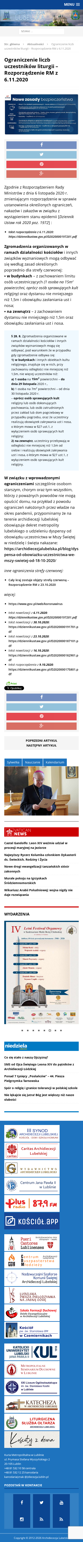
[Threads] (61, 1519)
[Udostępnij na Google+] (41, 174)
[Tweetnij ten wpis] (41, 155)
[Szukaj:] (41, 31)
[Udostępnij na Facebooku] (41, 145)
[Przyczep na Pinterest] (41, 164)
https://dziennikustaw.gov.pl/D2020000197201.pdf (43, 617)
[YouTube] (61, 1502)
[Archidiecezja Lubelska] (41, 17)
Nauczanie (32, 762)
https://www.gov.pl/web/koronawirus (36, 604)
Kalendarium (55, 762)
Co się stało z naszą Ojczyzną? (26, 1057)
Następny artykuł (41, 745)
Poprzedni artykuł (41, 741)
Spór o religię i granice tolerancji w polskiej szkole (40, 1088)
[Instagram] (21, 1519)
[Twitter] (41, 1502)
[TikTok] (41, 1519)
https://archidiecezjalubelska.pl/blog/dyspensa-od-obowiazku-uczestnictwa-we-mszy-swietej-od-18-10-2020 (41, 554)
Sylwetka (13, 762)
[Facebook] (21, 1502)
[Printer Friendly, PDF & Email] (11, 683)
